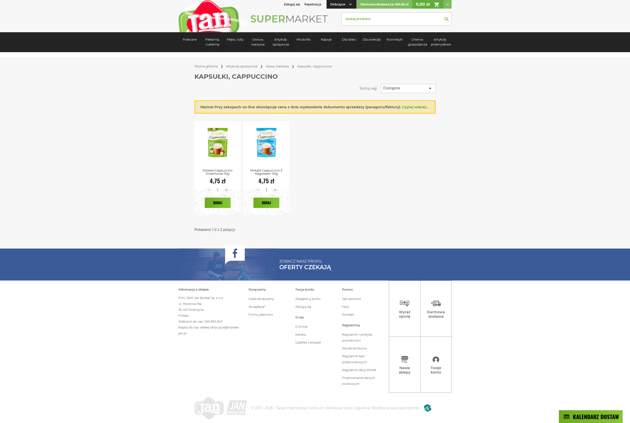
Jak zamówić (351, 299)
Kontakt (348, 314)
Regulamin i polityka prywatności (357, 337)
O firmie (301, 327)
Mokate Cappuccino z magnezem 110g (266, 172)
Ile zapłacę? (257, 307)
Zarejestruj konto (308, 299)
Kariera (300, 334)
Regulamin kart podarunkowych (354, 359)
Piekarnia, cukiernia (212, 42)
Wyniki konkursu (354, 348)
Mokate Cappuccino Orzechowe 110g (218, 172)
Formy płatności (261, 314)
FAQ (345, 307)
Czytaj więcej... (415, 107)
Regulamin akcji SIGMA (359, 370)
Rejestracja (312, 4)
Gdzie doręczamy (261, 299)
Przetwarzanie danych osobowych (358, 381)
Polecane (190, 39)
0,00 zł (428, 5)
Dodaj (217, 202)
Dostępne (408, 88)
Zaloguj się (303, 307)
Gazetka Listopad (308, 342)
